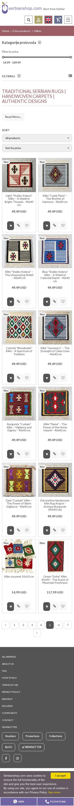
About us (8, 663)
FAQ (4, 670)
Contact (7, 720)
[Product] (19, 175)
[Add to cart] (10, 225)
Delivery (7, 705)
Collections (55, 736)
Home (5, 31)
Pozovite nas (58, 801)
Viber (21, 801)
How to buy (9, 677)
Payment (7, 699)
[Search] (29, 20)
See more (54, 792)
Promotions (32, 736)
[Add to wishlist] (27, 225)
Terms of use (10, 684)
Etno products (22, 31)
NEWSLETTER (9, 727)
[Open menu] (68, 20)
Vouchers (10, 736)
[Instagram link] (18, 758)
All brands (9, 656)
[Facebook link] (6, 758)
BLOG (8, 747)
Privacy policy (11, 691)
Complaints (9, 712)
